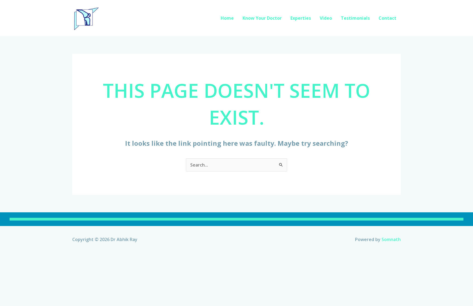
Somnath (391, 239)
